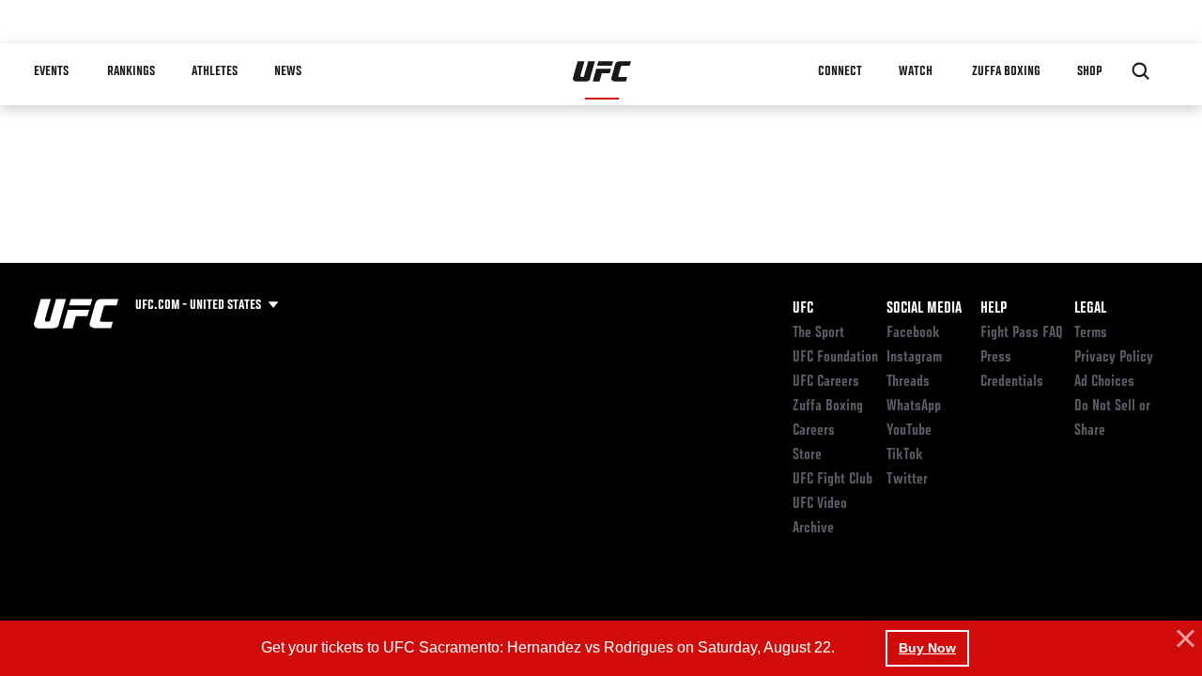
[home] (602, 71)
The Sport (818, 333)
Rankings (131, 71)
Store (807, 455)
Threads (908, 382)
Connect (840, 71)
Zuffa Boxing (1006, 71)
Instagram (914, 357)
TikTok (904, 455)
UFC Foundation (835, 357)
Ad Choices (1104, 382)
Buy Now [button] (927, 647)
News (287, 71)
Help (993, 308)
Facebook (913, 333)
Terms (1090, 333)
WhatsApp (913, 406)
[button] (1183, 639)
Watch (915, 71)
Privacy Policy (1113, 357)
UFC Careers (826, 382)
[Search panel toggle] (1141, 71)
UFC (803, 308)
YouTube (909, 430)
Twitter (907, 479)
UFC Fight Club (832, 479)
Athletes (215, 71)
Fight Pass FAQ (1021, 333)
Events (51, 71)
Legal (1090, 308)
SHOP (1089, 71)
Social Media (924, 308)
